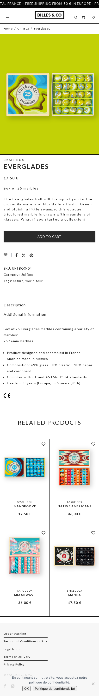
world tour (34, 281)
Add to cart (49, 237)
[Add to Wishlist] (8, 255)
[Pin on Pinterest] (32, 255)
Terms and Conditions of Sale (26, 641)
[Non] (93, 683)
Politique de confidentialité (55, 688)
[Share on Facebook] (16, 255)
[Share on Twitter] (23, 255)
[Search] (78, 17)
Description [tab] (15, 305)
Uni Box (23, 28)
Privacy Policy (14, 664)
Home (8, 28)
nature (18, 281)
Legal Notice (13, 649)
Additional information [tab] (25, 314)
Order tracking (15, 633)
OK (26, 688)
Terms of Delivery (17, 656)
